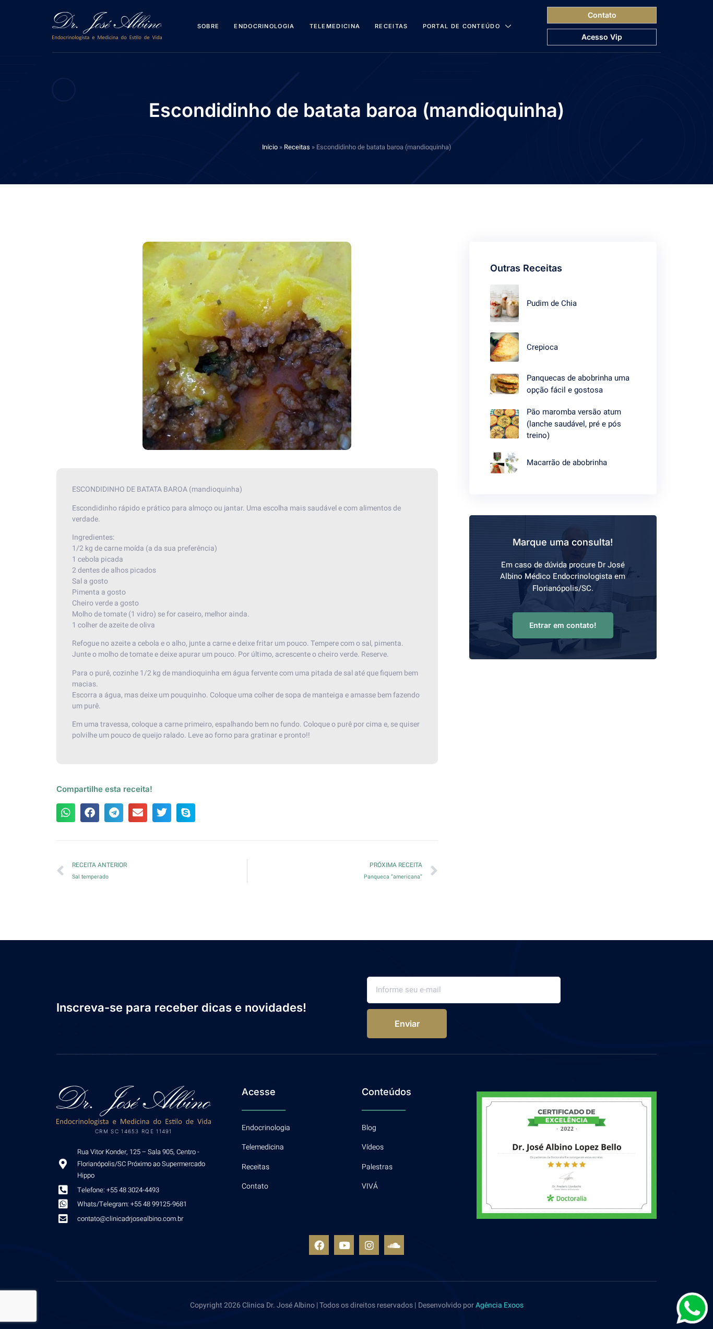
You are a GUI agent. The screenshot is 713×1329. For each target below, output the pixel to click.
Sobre (208, 26)
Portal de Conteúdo (461, 26)
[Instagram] (369, 1245)
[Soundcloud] (394, 1245)
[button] (65, 812)
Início (270, 147)
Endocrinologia (264, 26)
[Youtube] (344, 1245)
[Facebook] (319, 1245)
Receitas (391, 26)
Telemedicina (335, 26)
